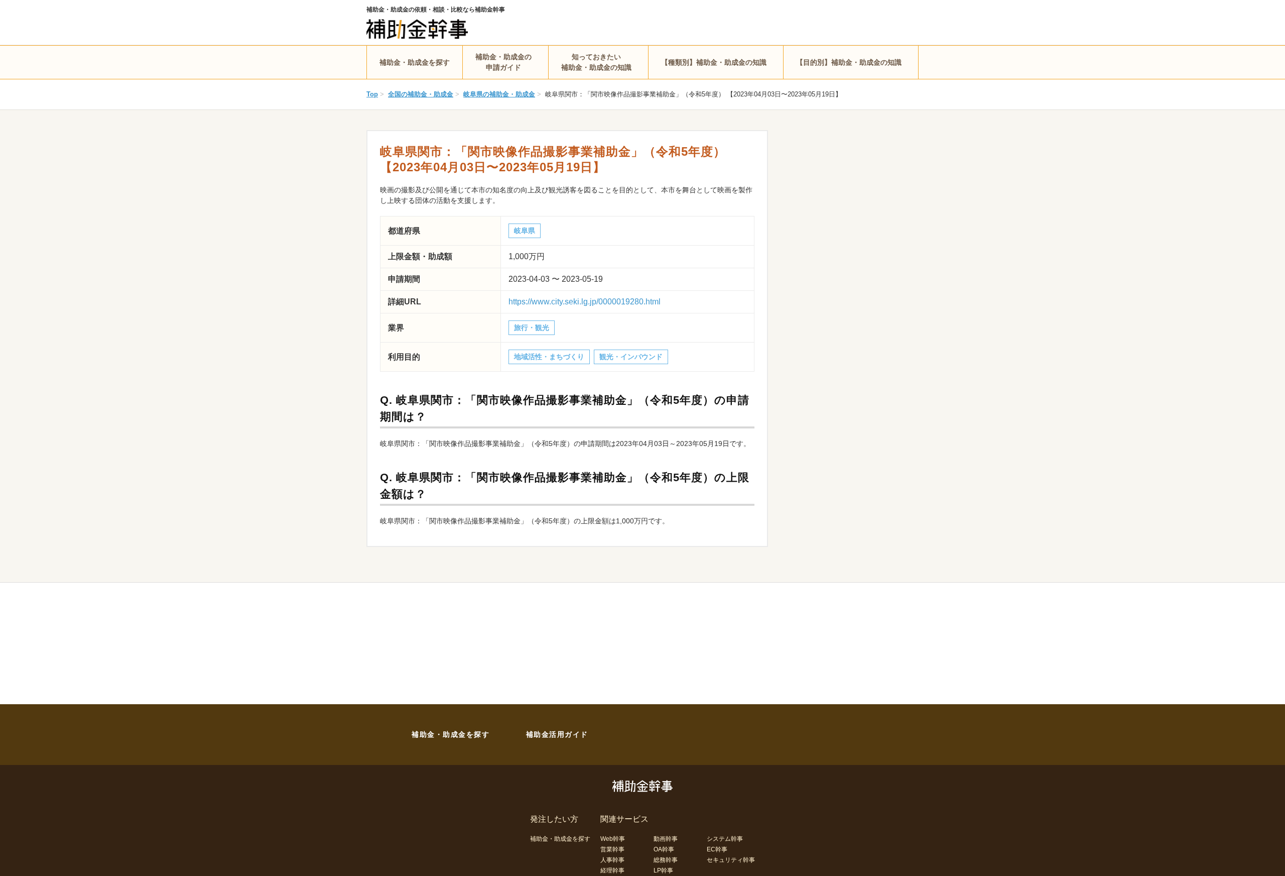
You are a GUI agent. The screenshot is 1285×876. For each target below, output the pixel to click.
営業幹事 (612, 849)
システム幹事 (725, 838)
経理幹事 (612, 870)
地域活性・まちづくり (549, 357)
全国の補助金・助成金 (420, 94)
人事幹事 (612, 859)
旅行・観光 (531, 327)
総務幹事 (666, 859)
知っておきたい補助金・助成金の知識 (596, 62)
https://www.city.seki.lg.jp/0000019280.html (584, 301)
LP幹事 (663, 870)
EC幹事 (717, 849)
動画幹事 (666, 838)
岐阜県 (524, 231)
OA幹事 (664, 849)
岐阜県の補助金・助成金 (499, 94)
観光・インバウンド (631, 357)
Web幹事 (612, 838)
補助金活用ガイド (557, 734)
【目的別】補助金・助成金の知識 (849, 62)
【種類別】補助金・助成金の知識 (713, 62)
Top (372, 94)
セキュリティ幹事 (731, 859)
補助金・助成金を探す (414, 62)
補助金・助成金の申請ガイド (503, 62)
